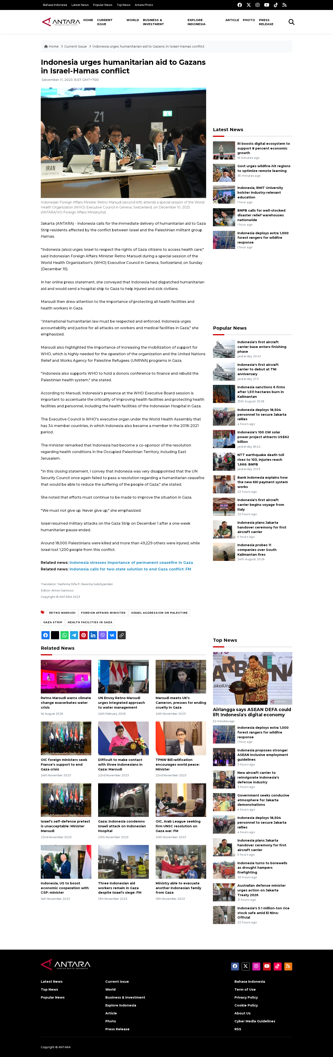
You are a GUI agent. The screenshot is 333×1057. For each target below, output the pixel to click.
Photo (249, 20)
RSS (237, 1029)
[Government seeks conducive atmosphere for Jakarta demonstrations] (224, 802)
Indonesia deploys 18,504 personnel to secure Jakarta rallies (261, 414)
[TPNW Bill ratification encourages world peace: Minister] (181, 738)
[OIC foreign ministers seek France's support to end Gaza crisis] (66, 738)
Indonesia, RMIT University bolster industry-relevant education (260, 192)
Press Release (266, 22)
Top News (123, 5)
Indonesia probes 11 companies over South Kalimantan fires (257, 550)
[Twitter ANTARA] (248, 5)
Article (232, 20)
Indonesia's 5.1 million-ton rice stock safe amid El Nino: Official (263, 913)
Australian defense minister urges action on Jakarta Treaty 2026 (261, 890)
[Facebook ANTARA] (239, 5)
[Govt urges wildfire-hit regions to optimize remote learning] (224, 173)
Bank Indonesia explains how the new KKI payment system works (262, 482)
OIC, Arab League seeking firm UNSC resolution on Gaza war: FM (178, 826)
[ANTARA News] (61, 22)
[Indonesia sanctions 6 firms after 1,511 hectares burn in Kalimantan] (224, 393)
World (132, 20)
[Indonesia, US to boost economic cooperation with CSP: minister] (66, 861)
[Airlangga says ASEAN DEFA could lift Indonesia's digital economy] (252, 678)
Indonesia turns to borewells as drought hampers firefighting (262, 868)
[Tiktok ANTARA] (276, 5)
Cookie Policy (246, 1005)
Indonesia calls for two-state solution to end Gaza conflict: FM (130, 569)
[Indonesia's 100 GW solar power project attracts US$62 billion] (224, 439)
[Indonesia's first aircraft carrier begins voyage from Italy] (224, 506)
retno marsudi (62, 612)
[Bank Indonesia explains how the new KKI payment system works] (224, 484)
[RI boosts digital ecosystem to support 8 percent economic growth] (224, 150)
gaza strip (52, 622)
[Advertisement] (252, 89)
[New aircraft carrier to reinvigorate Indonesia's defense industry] (224, 779)
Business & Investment (153, 22)
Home (88, 20)
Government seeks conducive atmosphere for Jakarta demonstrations (263, 800)
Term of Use (245, 989)
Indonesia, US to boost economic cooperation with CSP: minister (65, 888)
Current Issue (105, 22)
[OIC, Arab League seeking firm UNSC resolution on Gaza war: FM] (181, 800)
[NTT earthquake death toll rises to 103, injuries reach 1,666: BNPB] (224, 461)
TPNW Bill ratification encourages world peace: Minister (178, 764)
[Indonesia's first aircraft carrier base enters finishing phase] (224, 348)
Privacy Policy (246, 997)
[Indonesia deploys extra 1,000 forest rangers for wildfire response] (224, 239)
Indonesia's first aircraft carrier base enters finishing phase (261, 347)
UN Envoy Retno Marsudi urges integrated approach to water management (121, 702)
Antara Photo (144, 5)
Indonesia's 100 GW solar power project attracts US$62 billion (263, 437)
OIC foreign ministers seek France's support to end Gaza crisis (64, 764)
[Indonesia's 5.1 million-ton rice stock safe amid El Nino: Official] (224, 914)
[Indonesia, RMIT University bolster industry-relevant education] (224, 194)
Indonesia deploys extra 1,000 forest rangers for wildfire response (263, 238)
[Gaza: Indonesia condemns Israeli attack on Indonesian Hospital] (123, 800)
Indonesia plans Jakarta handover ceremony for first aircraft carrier (261, 527)
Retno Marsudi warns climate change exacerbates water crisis (66, 702)
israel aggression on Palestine (159, 612)
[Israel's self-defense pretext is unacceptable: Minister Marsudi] (66, 800)
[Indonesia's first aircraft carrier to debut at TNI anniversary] (224, 371)
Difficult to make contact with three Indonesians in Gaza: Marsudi (120, 764)
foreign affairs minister (103, 612)
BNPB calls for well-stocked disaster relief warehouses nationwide (261, 215)
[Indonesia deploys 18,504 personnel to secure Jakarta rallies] (224, 416)
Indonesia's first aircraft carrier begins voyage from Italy (260, 505)
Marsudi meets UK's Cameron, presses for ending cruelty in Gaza (181, 702)
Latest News (80, 5)
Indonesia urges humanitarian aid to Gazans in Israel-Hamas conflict (148, 46)
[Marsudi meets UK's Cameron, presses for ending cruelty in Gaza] (181, 676)
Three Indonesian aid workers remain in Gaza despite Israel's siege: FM (119, 888)
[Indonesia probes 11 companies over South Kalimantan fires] (224, 552)
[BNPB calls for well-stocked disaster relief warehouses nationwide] (224, 217)
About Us (242, 1013)
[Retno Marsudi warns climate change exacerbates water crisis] (66, 676)
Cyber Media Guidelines (254, 1021)
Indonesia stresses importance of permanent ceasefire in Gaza (131, 562)
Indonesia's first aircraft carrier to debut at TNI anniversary (258, 369)
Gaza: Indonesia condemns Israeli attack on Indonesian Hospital (122, 826)
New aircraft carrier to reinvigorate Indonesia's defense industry (258, 777)
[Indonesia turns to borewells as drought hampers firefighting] (224, 869)
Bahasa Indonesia (55, 5)
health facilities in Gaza (90, 622)
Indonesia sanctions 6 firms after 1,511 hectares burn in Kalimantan (261, 392)
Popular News (102, 5)
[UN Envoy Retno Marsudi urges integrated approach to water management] (123, 676)
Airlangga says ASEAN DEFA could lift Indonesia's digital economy (252, 712)
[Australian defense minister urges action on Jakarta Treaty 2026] (224, 892)
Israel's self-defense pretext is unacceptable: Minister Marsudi (65, 826)
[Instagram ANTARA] (258, 5)
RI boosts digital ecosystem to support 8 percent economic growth (263, 148)
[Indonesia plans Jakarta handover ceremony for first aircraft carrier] (224, 529)
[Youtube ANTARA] (266, 5)
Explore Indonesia (196, 22)
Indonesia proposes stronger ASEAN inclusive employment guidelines (262, 755)
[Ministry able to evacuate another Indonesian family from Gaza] (181, 861)
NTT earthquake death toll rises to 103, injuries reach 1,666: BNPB (260, 459)
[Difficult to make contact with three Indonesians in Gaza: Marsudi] (123, 738)
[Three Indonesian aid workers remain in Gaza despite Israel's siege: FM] (123, 861)
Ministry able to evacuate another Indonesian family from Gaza (178, 888)
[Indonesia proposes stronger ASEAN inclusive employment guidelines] (224, 757)
